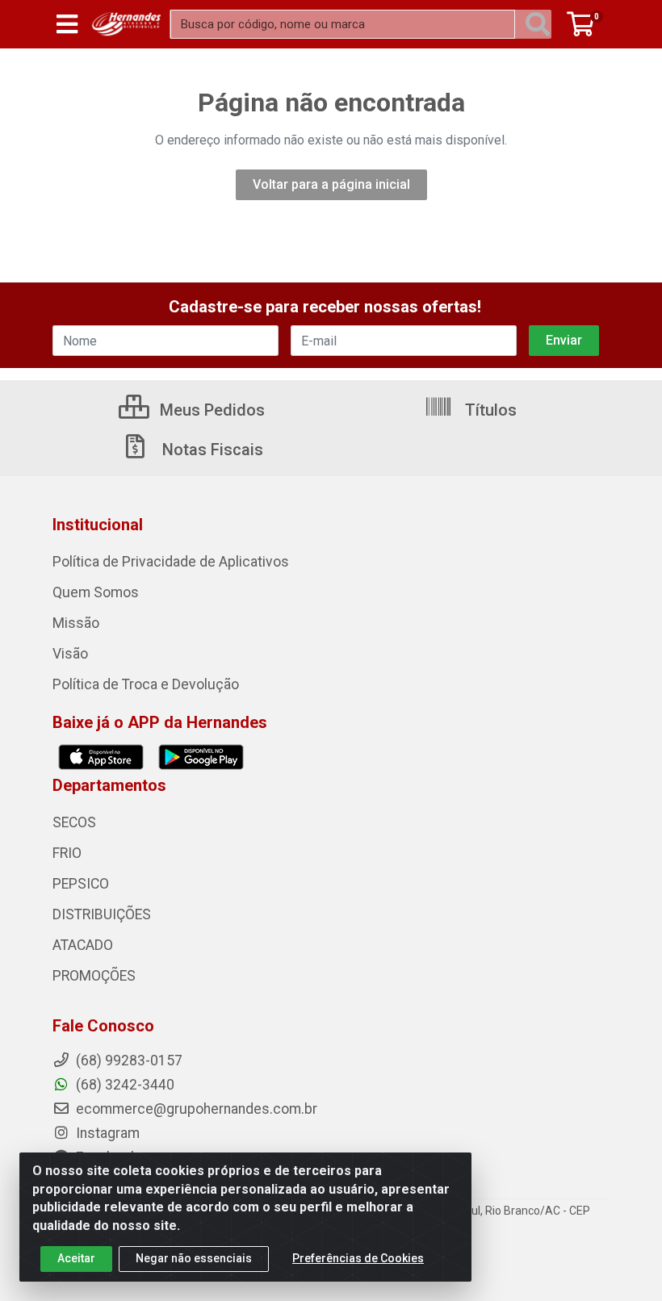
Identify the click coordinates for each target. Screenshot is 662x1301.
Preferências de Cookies (358, 1258)
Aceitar (76, 1258)
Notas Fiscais (210, 449)
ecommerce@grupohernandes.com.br (195, 1109)
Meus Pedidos (210, 410)
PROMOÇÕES (94, 976)
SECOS (74, 822)
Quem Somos (95, 592)
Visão (70, 654)
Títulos (489, 410)
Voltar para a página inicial (331, 184)
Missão (75, 623)
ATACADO (82, 945)
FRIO (67, 853)
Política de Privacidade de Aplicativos (170, 562)
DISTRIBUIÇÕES (101, 914)
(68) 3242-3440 (123, 1085)
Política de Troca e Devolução (145, 684)
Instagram (106, 1133)
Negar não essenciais (194, 1258)
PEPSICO (80, 884)
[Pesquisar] (537, 24)
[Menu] (67, 24)
